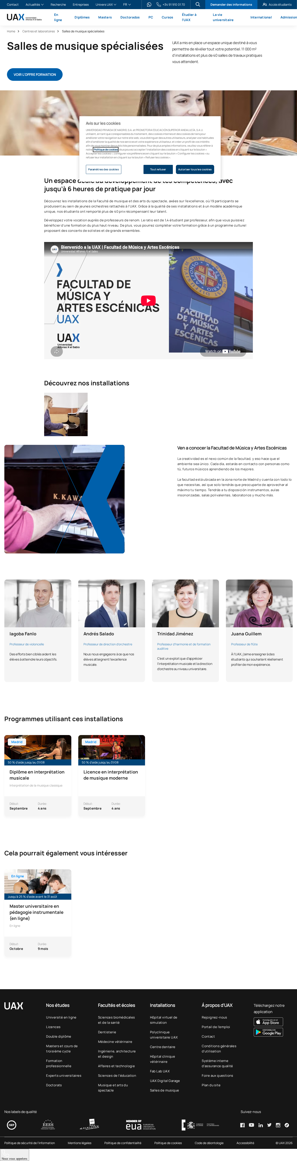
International (261, 17)
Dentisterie (107, 1032)
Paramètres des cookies (103, 169)
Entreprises (81, 5)
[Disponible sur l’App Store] (273, 1021)
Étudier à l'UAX (189, 17)
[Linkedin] (261, 1125)
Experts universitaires (63, 1075)
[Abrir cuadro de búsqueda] (198, 4)
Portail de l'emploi (216, 1027)
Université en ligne (61, 1017)
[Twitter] (269, 1125)
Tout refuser (158, 169)
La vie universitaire (223, 17)
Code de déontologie (209, 1143)
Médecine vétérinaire (115, 1041)
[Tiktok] (287, 1125)
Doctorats (54, 1085)
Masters (105, 17)
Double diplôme (58, 1036)
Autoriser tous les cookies (195, 169)
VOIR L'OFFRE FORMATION (35, 74)
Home (11, 31)
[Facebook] (242, 1125)
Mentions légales (79, 1143)
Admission (288, 17)
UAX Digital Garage (165, 1080)
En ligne (58, 17)
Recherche (58, 5)
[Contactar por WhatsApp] (149, 4)
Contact (13, 5)
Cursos (167, 17)
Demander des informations (231, 4)
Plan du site (211, 1085)
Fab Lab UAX (160, 1071)
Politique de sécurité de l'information (29, 1143)
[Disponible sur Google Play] (273, 1032)
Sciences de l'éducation (117, 1075)
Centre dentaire (162, 1047)
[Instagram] (278, 1125)
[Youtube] (251, 1125)
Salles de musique (164, 1090)
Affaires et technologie (116, 1066)
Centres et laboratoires (38, 31)
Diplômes (82, 17)
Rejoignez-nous (214, 1017)
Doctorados (130, 17)
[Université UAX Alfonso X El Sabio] (24, 17)
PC (150, 17)
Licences (53, 1027)
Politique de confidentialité (122, 1143)
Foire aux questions (217, 1075)
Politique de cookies (168, 1143)
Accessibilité (245, 1143)
